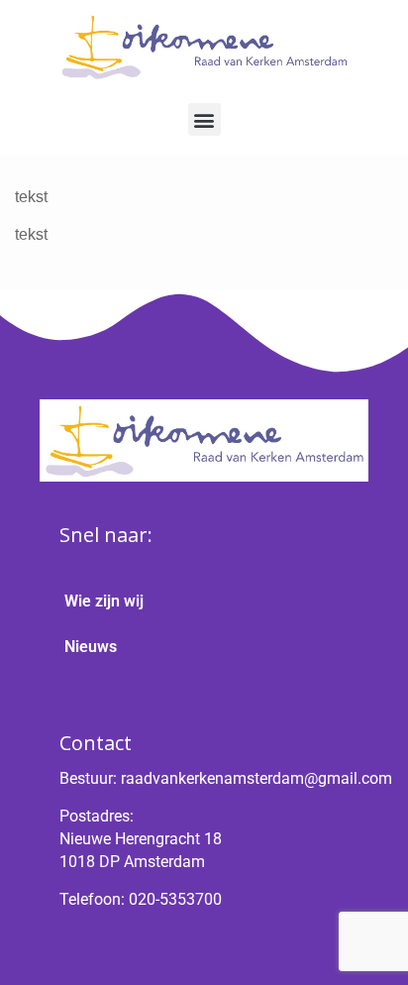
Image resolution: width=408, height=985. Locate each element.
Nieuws (90, 646)
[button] (204, 119)
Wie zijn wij (104, 601)
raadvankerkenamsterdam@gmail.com (256, 778)
